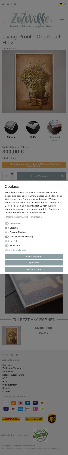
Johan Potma (9, 48)
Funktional (15, 245)
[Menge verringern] (12, 178)
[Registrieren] (8, 4)
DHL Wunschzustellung (21, 236)
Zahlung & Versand (12, 368)
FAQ (4, 381)
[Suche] (15, 3)
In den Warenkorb (40, 176)
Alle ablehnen (34, 269)
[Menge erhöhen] (12, 174)
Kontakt (6, 391)
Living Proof (43, 327)
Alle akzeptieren (34, 256)
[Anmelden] (3, 4)
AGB (4, 378)
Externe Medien (18, 232)
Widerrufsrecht (9, 384)
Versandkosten (46, 336)
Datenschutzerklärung (13, 375)
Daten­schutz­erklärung (17, 217)
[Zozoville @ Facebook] (4, 355)
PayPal (13, 241)
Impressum (8, 371)
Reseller (6, 388)
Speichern (34, 262)
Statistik (14, 228)
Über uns (7, 365)
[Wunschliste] (65, 4)
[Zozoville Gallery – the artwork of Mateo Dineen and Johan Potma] (30, 19)
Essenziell (15, 223)
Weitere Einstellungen (16, 250)
